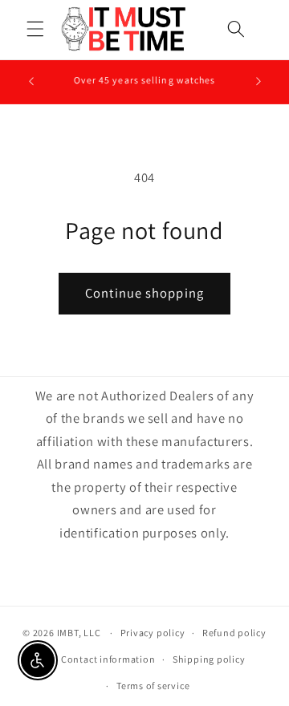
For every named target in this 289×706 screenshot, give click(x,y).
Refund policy (234, 633)
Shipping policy (209, 659)
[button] (35, 29)
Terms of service (152, 686)
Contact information (108, 659)
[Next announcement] (258, 81)
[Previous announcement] (31, 81)
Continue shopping (144, 293)
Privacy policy (152, 633)
